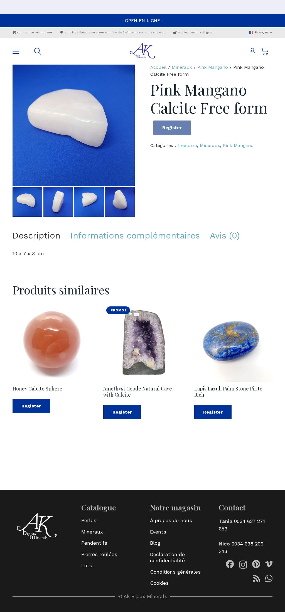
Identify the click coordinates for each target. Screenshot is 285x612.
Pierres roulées (99, 554)
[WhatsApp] (268, 578)
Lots (86, 565)
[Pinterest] (256, 564)
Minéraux (182, 67)
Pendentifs (94, 543)
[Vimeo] (268, 564)
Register (172, 127)
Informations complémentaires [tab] (135, 235)
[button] (261, 32)
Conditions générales (175, 572)
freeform (187, 145)
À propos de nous (171, 520)
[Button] (252, 51)
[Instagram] (243, 564)
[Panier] (264, 51)
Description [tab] (36, 235)
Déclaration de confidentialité (167, 557)
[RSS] (256, 578)
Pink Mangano (212, 67)
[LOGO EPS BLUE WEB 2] (142, 51)
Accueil (158, 67)
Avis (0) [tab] (225, 235)
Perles (88, 520)
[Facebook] (230, 564)
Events (158, 532)
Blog (155, 543)
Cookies (159, 583)
